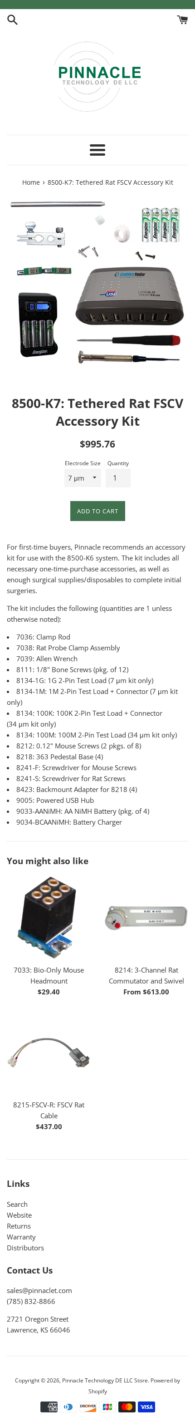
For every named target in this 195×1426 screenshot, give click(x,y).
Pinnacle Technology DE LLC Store (105, 1380)
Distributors (25, 1247)
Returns (19, 1225)
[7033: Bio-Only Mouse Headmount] (49, 918)
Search (17, 1204)
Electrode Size (83, 463)
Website (19, 1214)
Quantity (118, 463)
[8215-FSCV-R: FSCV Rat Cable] (49, 1053)
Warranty (21, 1236)
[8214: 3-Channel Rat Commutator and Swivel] (146, 918)
